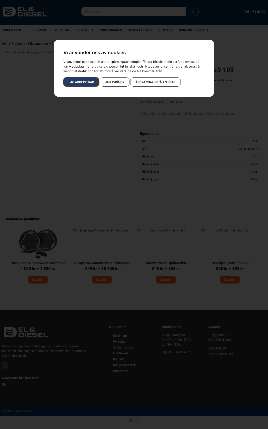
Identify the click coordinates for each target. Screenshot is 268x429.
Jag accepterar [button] (81, 82)
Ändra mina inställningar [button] (155, 82)
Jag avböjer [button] (114, 82)
